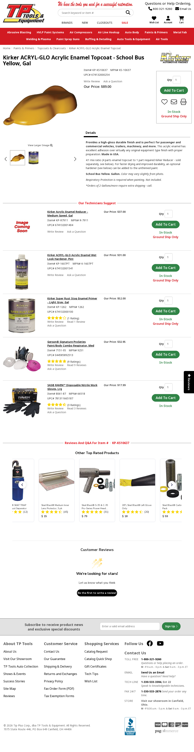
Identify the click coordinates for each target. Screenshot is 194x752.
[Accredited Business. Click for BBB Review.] (130, 726)
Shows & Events (14, 674)
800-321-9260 (162, 9)
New (85, 22)
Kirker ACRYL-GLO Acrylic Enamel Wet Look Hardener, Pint (71, 257)
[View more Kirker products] (175, 57)
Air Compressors (81, 32)
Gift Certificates (95, 667)
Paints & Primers (156, 32)
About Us (9, 652)
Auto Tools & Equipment (133, 39)
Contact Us (51, 652)
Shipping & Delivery (58, 667)
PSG (166, 731)
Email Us (185, 9)
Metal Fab (180, 32)
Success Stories (14, 681)
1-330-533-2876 (151, 691)
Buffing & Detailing (98, 39)
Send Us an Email (152, 672)
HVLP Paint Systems (50, 32)
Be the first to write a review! (97, 593)
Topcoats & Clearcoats (51, 48)
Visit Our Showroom (17, 659)
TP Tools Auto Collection (20, 667)
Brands (67, 22)
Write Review (92, 81)
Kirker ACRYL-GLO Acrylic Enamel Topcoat (95, 48)
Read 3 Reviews (76, 408)
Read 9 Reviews (76, 365)
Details (91, 133)
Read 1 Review (76, 321)
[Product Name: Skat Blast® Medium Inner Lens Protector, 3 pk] (56, 490)
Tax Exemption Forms (59, 696)
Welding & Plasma (38, 39)
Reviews (9, 696)
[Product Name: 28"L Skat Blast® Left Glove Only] (137, 490)
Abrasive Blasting (19, 32)
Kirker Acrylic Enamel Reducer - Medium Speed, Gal (67, 213)
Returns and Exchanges (60, 674)
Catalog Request (96, 652)
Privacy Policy (53, 681)
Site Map (9, 689)
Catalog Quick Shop (98, 659)
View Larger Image (39, 145)
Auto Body (132, 32)
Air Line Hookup (108, 32)
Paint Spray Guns (68, 39)
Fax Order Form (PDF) (59, 689)
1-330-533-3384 (151, 682)
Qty (169, 80)
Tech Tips (91, 674)
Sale (125, 22)
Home (6, 48)
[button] (22, 485)
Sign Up (170, 626)
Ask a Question (112, 81)
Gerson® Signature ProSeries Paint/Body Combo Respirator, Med (70, 343)
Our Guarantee (54, 659)
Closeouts (104, 22)
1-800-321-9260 (151, 659)
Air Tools (162, 39)
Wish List (90, 681)
